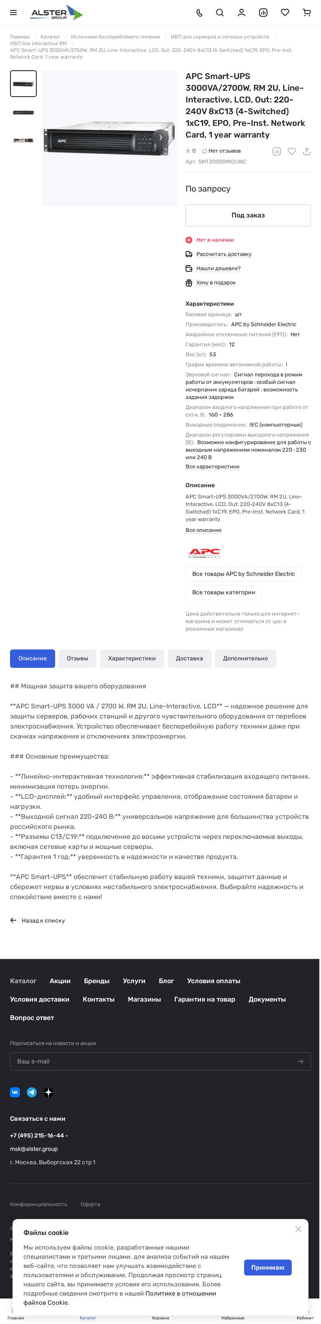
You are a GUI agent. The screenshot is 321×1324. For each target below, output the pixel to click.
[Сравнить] (277, 151)
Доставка (189, 658)
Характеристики (132, 658)
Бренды (97, 981)
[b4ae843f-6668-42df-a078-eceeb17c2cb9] (109, 138)
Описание (32, 658)
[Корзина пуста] (307, 12)
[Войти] (241, 12)
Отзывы (77, 658)
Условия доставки (39, 999)
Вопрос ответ (32, 1018)
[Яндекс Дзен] (48, 1092)
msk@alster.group (34, 1149)
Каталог (23, 981)
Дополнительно (245, 658)
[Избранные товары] (285, 12)
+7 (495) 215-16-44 (37, 1135)
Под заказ (248, 215)
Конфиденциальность (38, 1204)
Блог (166, 981)
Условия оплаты (213, 981)
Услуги (134, 981)
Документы (267, 999)
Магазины (144, 999)
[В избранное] (292, 151)
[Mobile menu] (13, 12)
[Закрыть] (298, 1229)
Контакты (99, 999)
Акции (60, 981)
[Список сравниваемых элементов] (263, 12)
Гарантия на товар (204, 999)
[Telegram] (32, 1092)
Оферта (90, 1204)
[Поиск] (220, 12)
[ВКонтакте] (15, 1092)
